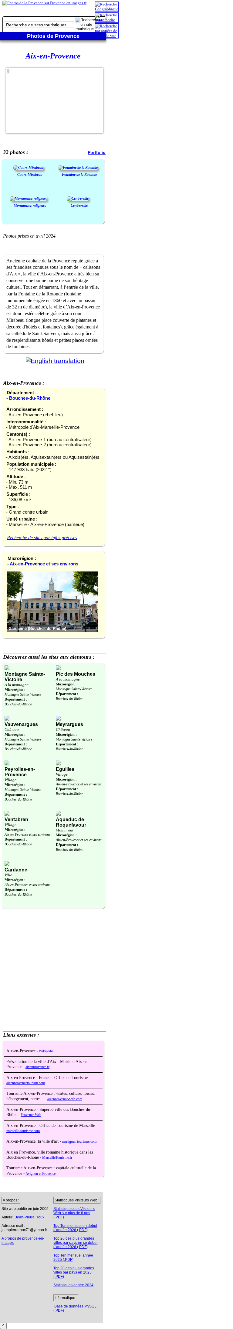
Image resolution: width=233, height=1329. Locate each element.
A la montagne (17, 684)
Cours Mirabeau (29, 174)
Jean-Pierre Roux (29, 1217)
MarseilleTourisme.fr (57, 1158)
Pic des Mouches (75, 674)
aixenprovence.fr (37, 1067)
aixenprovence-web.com (64, 1099)
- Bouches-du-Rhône (28, 398)
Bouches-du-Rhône (18, 704)
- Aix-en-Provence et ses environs (42, 563)
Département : (16, 699)
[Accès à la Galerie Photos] (28, 167)
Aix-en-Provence (21, 1051)
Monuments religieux (30, 205)
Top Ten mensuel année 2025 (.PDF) (73, 1257)
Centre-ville (79, 205)
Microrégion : (15, 690)
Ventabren (16, 819)
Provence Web (31, 1115)
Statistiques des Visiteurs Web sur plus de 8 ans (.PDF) (74, 1213)
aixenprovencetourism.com (25, 1083)
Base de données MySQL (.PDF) (74, 1308)
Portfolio (97, 152)
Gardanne (16, 869)
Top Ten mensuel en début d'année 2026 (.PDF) (75, 1228)
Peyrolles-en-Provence (20, 772)
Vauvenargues (21, 724)
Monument (64, 830)
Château (12, 729)
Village (10, 780)
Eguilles (65, 769)
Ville (8, 875)
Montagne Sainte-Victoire (23, 694)
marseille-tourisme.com (23, 1131)
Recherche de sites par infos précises (42, 537)
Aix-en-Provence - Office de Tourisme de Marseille (51, 1125)
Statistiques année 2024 (73, 1285)
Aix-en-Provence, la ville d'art (33, 1141)
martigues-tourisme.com (79, 1142)
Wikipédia (46, 1051)
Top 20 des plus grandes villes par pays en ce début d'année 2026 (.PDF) (75, 1242)
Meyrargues (69, 724)
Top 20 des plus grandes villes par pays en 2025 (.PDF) (73, 1272)
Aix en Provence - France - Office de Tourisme (47, 1077)
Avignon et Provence (40, 1174)
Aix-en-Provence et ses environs (79, 784)
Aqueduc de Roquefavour (71, 822)
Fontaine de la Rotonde (79, 174)
